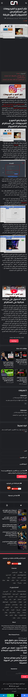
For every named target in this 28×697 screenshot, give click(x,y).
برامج (9, 577)
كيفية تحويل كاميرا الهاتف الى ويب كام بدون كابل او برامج (8, 363)
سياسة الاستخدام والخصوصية (10, 688)
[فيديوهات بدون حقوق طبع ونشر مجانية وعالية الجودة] (22, 512)
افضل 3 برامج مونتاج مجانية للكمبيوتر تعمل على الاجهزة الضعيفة (9, 526)
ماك (3, 609)
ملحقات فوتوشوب (22, 615)
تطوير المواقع (5, 601)
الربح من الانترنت (22, 596)
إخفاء (18, 73)
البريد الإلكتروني (23, 457)
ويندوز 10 (19, 582)
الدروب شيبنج (15, 594)
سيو (21, 607)
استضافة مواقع (23, 594)
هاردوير (11, 615)
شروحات (16, 607)
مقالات (6, 612)
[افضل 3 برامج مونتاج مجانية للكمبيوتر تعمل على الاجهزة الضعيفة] (22, 526)
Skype (20, 572)
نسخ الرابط (14, 341)
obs (25, 572)
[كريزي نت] (14, 3)
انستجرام (19, 577)
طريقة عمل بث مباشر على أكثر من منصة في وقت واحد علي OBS (21, 361)
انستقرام (13, 577)
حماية (17, 580)
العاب (14, 575)
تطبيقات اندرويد (13, 601)
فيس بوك (18, 609)
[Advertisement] (14, 55)
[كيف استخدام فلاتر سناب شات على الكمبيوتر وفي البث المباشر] (21, 372)
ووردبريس (24, 617)
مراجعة (18, 612)
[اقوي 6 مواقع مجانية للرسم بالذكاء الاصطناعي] (22, 545)
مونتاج (3, 580)
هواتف (6, 615)
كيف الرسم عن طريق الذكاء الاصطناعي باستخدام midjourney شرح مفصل (9, 533)
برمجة (6, 599)
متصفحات (24, 612)
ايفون (15, 599)
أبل (10, 591)
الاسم (25, 450)
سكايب (12, 580)
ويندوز (25, 582)
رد (25, 403)
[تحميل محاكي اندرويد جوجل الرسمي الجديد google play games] (7, 372)
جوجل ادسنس (23, 580)
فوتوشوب (24, 609)
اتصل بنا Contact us (22, 688)
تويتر (25, 604)
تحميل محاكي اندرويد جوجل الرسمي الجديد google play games (7, 379)
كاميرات (12, 609)
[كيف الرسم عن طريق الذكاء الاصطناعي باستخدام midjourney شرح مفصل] (22, 535)
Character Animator (22, 591)
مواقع (8, 580)
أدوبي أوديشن (14, 572)
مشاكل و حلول (12, 612)
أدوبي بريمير (5, 591)
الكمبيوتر (4, 596)
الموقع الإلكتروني (23, 464)
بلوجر (25, 601)
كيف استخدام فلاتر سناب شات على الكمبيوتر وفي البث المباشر (22, 380)
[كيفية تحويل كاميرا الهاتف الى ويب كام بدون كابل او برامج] (7, 356)
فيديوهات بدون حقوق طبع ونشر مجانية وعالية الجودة (10, 511)
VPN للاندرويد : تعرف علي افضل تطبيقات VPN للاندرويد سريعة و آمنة (9, 518)
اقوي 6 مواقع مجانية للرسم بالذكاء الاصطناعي (9, 542)
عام (11, 607)
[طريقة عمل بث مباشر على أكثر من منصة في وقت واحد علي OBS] (21, 354)
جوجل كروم (8, 604)
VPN (14, 591)
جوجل (21, 604)
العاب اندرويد (8, 575)
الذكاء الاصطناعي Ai (7, 594)
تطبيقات (20, 601)
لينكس (7, 609)
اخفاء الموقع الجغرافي (21, 575)
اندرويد (24, 577)
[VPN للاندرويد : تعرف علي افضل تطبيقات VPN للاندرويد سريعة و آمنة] (22, 518)
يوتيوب (14, 582)
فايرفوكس (7, 607)
